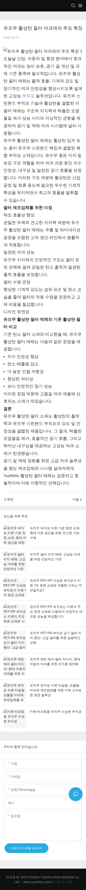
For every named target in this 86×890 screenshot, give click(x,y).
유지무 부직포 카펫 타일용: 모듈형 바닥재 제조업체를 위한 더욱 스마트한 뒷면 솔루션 (56, 690)
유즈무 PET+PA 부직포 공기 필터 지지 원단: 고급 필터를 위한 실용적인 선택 (55, 637)
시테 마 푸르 (63, 882)
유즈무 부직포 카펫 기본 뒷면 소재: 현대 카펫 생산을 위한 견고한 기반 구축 (55, 533)
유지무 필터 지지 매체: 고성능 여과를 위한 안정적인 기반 (55, 556)
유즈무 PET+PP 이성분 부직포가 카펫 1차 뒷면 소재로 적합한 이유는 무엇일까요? (56, 585)
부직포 (28, 96)
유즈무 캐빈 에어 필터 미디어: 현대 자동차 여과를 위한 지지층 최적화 (55, 661)
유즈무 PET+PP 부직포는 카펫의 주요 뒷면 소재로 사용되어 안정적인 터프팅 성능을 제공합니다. (56, 611)
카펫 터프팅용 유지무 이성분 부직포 (56, 711)
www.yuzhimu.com (37, 882)
